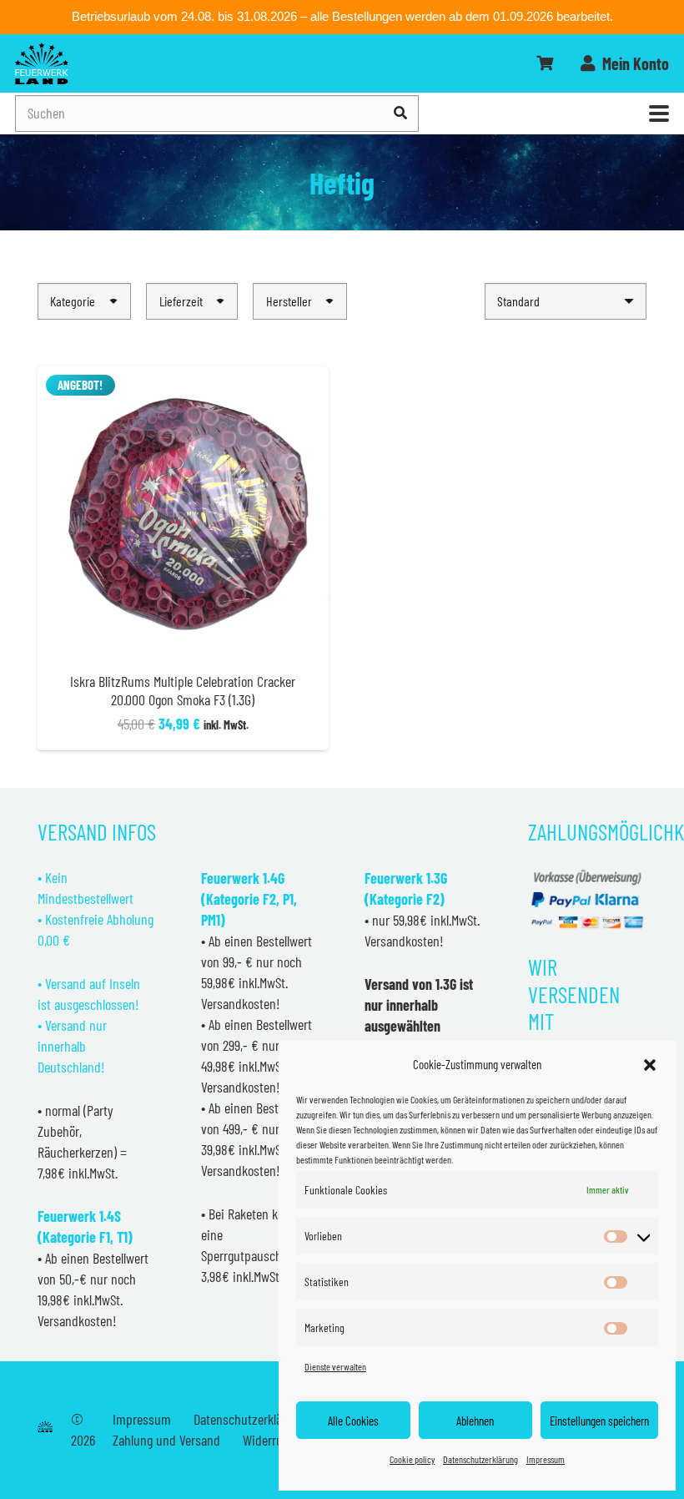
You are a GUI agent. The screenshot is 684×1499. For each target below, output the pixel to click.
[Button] (545, 63)
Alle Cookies (353, 1420)
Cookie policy (412, 1459)
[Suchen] (401, 113)
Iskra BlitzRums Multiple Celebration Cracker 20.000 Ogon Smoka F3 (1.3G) (182, 690)
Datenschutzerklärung (480, 1459)
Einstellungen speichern (599, 1420)
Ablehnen (475, 1420)
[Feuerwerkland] (41, 63)
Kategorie (72, 301)
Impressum (545, 1459)
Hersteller (289, 301)
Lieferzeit (181, 301)
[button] (649, 1065)
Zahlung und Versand (166, 1440)
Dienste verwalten (335, 1366)
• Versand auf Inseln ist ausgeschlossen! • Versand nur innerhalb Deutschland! (89, 1025)
